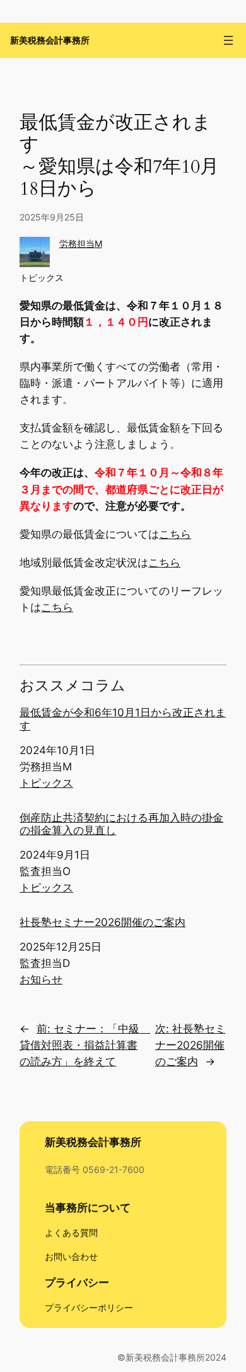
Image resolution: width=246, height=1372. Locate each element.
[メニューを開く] (228, 40)
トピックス (42, 277)
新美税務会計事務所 (50, 40)
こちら (175, 534)
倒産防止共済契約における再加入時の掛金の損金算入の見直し (121, 824)
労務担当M (80, 243)
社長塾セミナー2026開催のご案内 (102, 922)
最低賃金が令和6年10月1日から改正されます (123, 718)
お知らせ (41, 979)
